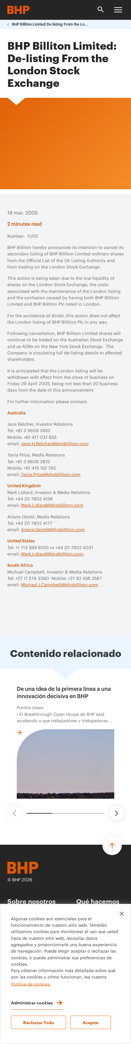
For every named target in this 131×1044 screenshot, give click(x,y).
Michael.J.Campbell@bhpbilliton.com (59, 585)
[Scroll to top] (112, 845)
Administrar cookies (32, 1002)
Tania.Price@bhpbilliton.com (50, 475)
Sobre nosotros (31, 901)
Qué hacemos (97, 901)
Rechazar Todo (38, 1022)
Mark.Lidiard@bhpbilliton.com (52, 505)
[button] (14, 813)
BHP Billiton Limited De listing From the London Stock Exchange (50, 24)
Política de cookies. (31, 984)
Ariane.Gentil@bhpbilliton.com (53, 530)
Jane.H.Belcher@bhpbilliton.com (55, 444)
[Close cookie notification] (121, 913)
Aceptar (91, 1022)
